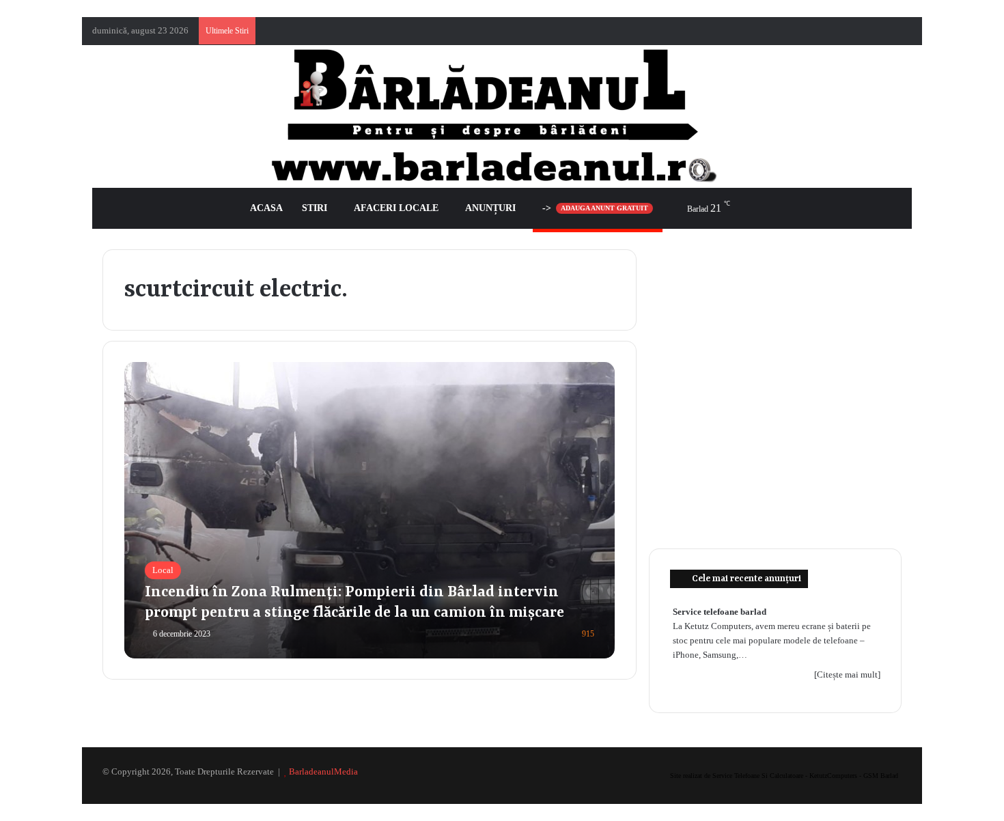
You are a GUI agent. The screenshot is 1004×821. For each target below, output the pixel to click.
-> (595, 208)
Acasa (266, 208)
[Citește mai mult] (847, 674)
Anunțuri (490, 208)
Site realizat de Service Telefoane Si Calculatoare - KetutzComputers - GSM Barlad (784, 775)
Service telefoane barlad (719, 612)
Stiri (314, 208)
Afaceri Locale (396, 208)
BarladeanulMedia (323, 771)
